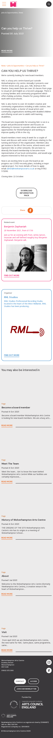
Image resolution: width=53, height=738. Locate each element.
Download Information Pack (26, 193)
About (5, 576)
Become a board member (16, 407)
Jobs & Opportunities (15, 66)
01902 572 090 (7, 670)
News (3, 66)
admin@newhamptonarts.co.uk (20, 168)
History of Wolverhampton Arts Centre (24, 519)
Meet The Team (10, 463)
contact (20, 681)
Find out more (11, 355)
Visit (4, 632)
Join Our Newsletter (26, 689)
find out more (11, 275)
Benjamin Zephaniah (15, 226)
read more (7, 51)
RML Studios (11, 297)
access (33, 681)
